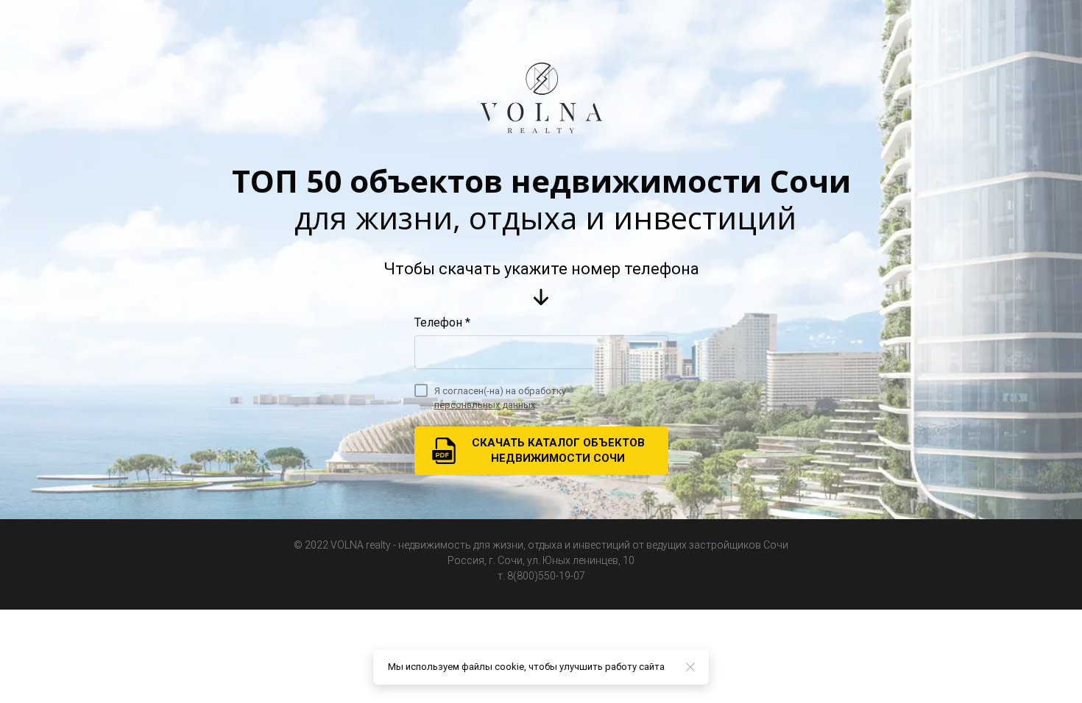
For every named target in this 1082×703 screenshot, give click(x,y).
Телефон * (442, 322)
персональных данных (484, 404)
